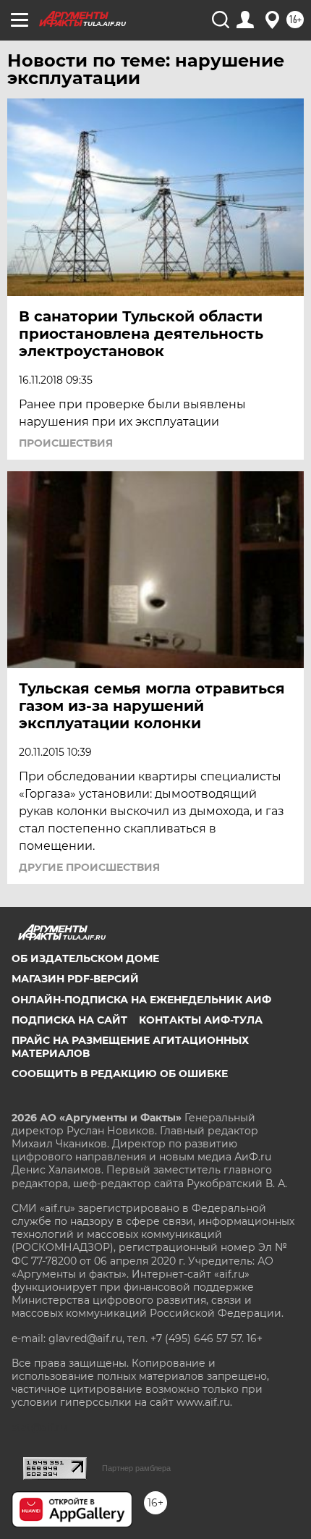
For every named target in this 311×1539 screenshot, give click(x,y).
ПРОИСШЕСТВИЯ (66, 443)
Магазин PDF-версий (75, 978)
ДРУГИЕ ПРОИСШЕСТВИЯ (89, 867)
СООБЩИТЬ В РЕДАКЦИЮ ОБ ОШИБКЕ (120, 1073)
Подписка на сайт (69, 1019)
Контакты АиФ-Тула (201, 1019)
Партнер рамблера (136, 1468)
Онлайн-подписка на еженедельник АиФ (141, 999)
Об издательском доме (85, 958)
